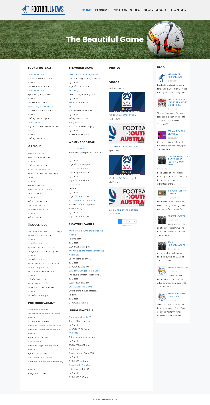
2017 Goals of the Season (123, 146)
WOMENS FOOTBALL (82, 142)
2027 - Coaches (77, 148)
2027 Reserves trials (38, 309)
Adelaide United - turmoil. (41, 189)
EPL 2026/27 (75, 90)
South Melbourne (36, 205)
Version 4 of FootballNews (175, 75)
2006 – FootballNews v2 (176, 243)
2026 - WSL (74, 184)
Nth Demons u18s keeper (40, 357)
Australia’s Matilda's (38, 283)
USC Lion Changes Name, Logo (84, 270)
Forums (102, 10)
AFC (70, 106)
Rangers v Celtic (77, 122)
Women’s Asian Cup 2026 (41, 247)
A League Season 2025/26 (41, 169)
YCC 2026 (74, 333)
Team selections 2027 (80, 317)
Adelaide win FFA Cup (178, 267)
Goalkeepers (34, 341)
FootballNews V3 (176, 216)
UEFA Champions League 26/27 (84, 74)
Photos (120, 10)
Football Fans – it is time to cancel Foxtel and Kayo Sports (178, 160)
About (162, 10)
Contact (179, 10)
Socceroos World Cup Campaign (45, 231)
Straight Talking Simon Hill (176, 132)
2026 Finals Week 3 (37, 74)
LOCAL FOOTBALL (39, 68)
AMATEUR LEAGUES (81, 224)
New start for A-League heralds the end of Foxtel (177, 102)
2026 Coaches (35, 122)
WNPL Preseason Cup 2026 (82, 200)
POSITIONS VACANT (41, 303)
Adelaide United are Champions (177, 295)
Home (87, 10)
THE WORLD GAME (81, 68)
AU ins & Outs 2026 (37, 153)
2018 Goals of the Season (123, 209)
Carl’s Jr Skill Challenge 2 (122, 114)
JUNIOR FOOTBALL (81, 310)
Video (135, 10)
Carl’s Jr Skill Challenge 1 (122, 178)
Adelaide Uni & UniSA (79, 365)
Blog (148, 10)
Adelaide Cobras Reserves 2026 (44, 325)
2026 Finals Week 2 (37, 90)
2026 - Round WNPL (78, 168)
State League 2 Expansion (41, 106)
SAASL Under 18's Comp (80, 286)
